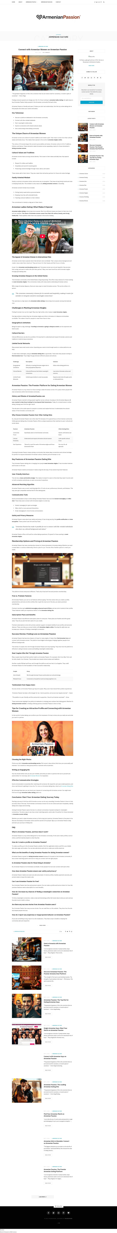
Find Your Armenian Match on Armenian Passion (54, 1115)
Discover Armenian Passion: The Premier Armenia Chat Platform (55, 973)
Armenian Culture (43, 46)
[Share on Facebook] (65, 931)
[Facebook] (48, 1213)
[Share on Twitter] (67, 931)
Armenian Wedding (84, 197)
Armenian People (31, 2)
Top (59, 1223)
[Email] (71, 931)
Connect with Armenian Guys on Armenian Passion (55, 1057)
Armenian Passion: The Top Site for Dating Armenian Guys (56, 1001)
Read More (48, 957)
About (20, 2)
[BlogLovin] (68, 1213)
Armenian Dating (83, 177)
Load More (42, 1196)
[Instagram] (58, 1213)
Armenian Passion (46, 2)
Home (13, 2)
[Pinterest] (69, 931)
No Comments (46, 52)
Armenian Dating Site (67, 786)
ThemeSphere (68, 1218)
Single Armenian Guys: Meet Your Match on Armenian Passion (55, 1029)
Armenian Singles (83, 193)
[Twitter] (53, 1213)
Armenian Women (35, 776)
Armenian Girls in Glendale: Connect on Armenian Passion (56, 1142)
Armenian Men (82, 185)
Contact (58, 2)
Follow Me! (59, 1206)
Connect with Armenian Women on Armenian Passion (42, 49)
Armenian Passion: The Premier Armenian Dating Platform (55, 1170)
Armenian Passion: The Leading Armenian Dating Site (55, 1086)
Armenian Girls (83, 181)
